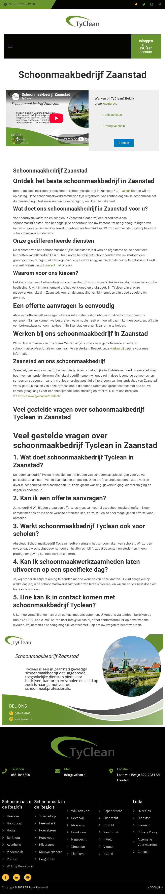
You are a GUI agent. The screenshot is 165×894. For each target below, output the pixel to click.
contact (50, 265)
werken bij (117, 348)
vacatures (109, 103)
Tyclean (124, 191)
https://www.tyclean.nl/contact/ (39, 396)
